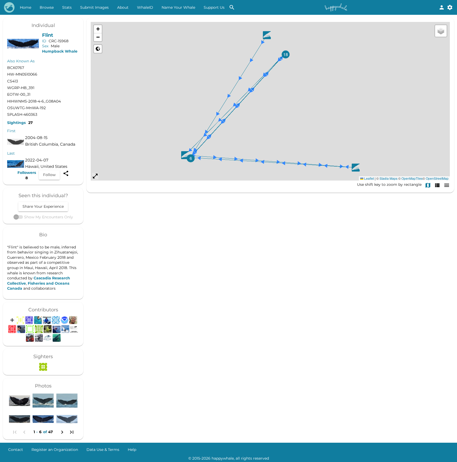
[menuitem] (25, 7)
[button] (191, 158)
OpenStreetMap (437, 178)
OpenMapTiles (412, 178)
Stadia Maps (388, 178)
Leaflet (368, 178)
